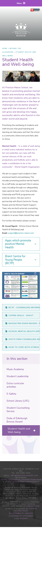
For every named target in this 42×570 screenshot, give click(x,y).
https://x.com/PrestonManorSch (22, 482)
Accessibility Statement (21, 516)
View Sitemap (21, 519)
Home (4, 48)
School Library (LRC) (18, 401)
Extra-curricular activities (15, 385)
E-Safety (11, 393)
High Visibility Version (21, 513)
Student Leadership (18, 376)
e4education (33, 506)
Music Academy (15, 369)
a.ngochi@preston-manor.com (21, 233)
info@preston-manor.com (24, 476)
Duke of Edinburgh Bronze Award (17, 420)
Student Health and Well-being (19, 430)
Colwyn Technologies (25, 510)
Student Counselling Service (18, 409)
